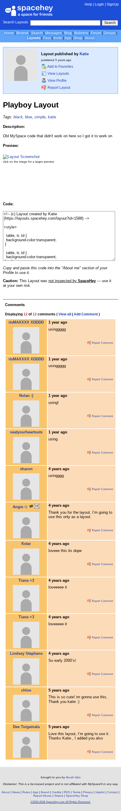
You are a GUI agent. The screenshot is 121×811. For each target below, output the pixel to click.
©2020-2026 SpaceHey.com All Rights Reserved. (61, 801)
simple (40, 117)
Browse (22, 33)
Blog (68, 33)
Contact (112, 792)
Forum (96, 33)
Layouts (34, 38)
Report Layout (58, 88)
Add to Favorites (60, 67)
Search (110, 23)
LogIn (99, 4)
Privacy (88, 792)
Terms (76, 792)
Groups (109, 33)
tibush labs (73, 777)
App (68, 38)
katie (52, 117)
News (16, 792)
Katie (84, 54)
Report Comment (102, 342)
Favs (47, 38)
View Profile (57, 81)
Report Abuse (42, 795)
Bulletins (81, 33)
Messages (53, 33)
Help (88, 4)
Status (58, 795)
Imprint (100, 792)
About (89, 38)
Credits (56, 792)
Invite (57, 38)
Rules (26, 792)
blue (28, 117)
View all (64, 314)
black (18, 117)
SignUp (113, 4)
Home (9, 33)
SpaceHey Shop (77, 795)
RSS (67, 792)
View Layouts (58, 74)
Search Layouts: (16, 22)
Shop (78, 38)
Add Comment (86, 314)
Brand (45, 792)
